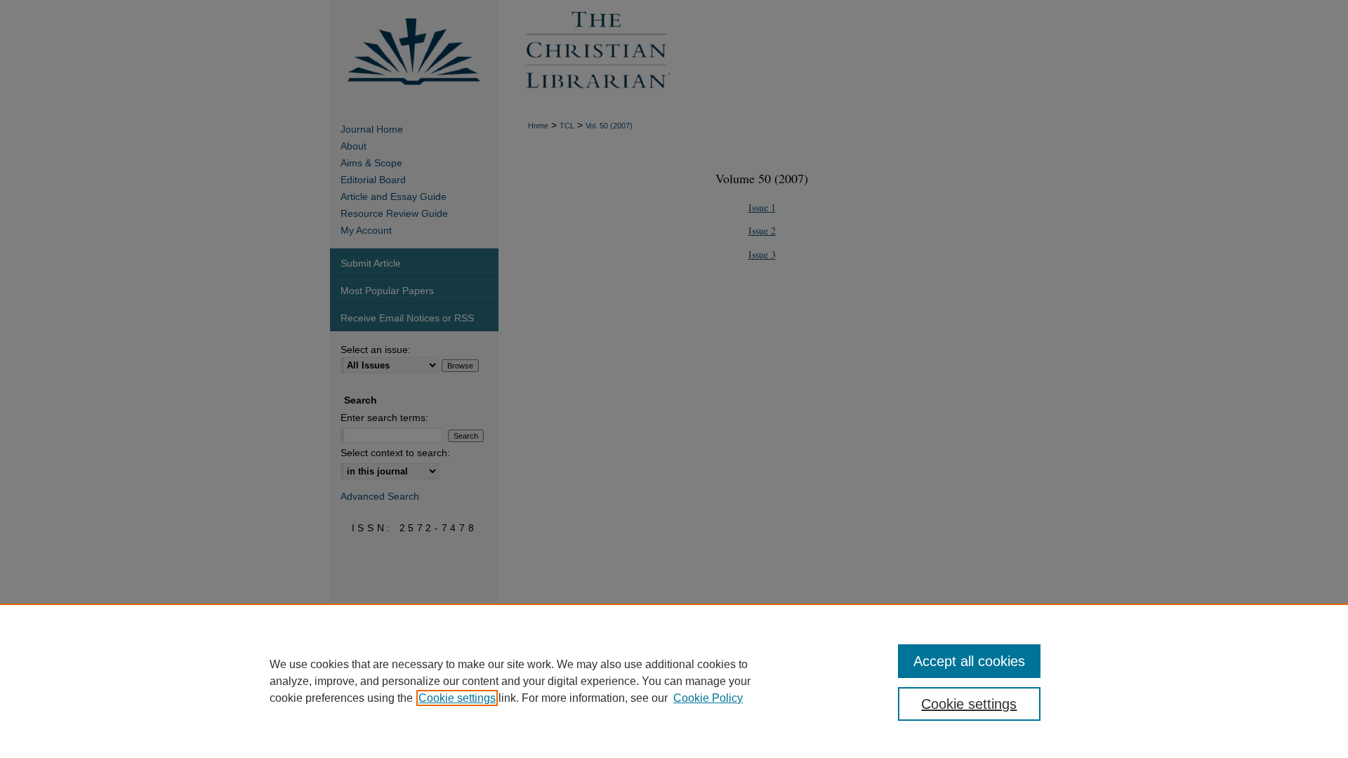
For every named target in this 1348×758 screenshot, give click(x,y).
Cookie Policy (708, 698)
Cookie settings (457, 698)
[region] (674, 681)
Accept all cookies (969, 661)
